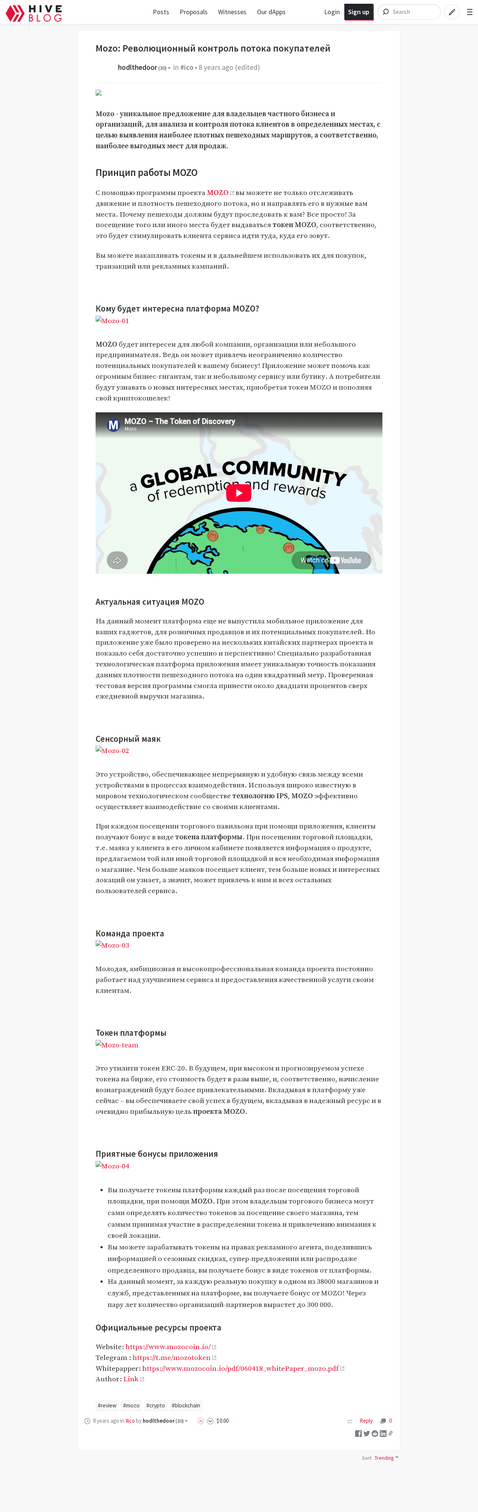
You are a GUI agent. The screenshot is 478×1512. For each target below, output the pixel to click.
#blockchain (186, 1405)
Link (131, 1379)
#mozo (131, 1405)
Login (332, 11)
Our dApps (271, 11)
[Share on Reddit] (375, 1432)
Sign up (358, 11)
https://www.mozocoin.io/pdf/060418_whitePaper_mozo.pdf (240, 1368)
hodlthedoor (142, 67)
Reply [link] (366, 1420)
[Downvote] (210, 1420)
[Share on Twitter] (366, 1432)
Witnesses (232, 11)
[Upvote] (202, 1420)
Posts (161, 11)
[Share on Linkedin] (383, 1432)
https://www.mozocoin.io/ (168, 1346)
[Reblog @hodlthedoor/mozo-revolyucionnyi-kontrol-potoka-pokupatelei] (350, 1420)
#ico (186, 67)
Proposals (194, 11)
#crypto (155, 1405)
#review (107, 1405)
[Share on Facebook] (358, 1432)
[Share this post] (390, 1433)
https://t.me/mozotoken (172, 1357)
